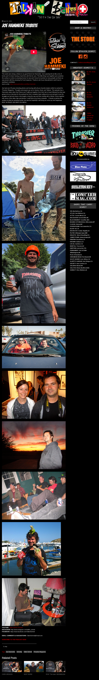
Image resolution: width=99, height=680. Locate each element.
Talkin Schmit (28, 652)
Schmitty (19, 652)
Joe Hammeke (10, 652)
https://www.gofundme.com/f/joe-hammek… (23, 84)
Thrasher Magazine (40, 652)
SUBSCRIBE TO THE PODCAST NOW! (14, 639)
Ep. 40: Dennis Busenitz (90, 95)
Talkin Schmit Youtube (16, 627)
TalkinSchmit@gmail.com (87, 62)
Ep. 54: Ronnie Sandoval (90, 105)
